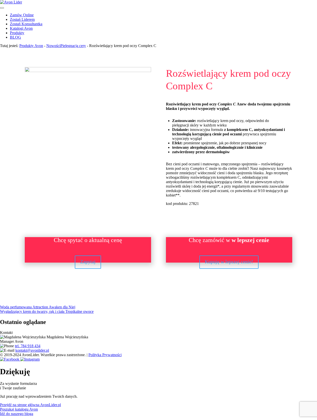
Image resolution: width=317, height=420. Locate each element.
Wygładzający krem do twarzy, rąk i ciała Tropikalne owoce (47, 311)
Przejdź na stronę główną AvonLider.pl (30, 405)
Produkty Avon (31, 46)
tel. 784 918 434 (27, 346)
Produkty (17, 33)
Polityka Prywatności (105, 355)
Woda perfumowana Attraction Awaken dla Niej (37, 307)
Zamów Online (22, 15)
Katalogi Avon (21, 28)
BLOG (15, 37)
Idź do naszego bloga (16, 414)
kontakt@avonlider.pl (32, 350)
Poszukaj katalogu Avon (19, 409)
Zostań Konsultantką (26, 24)
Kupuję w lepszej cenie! (229, 261)
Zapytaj (88, 261)
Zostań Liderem (22, 19)
